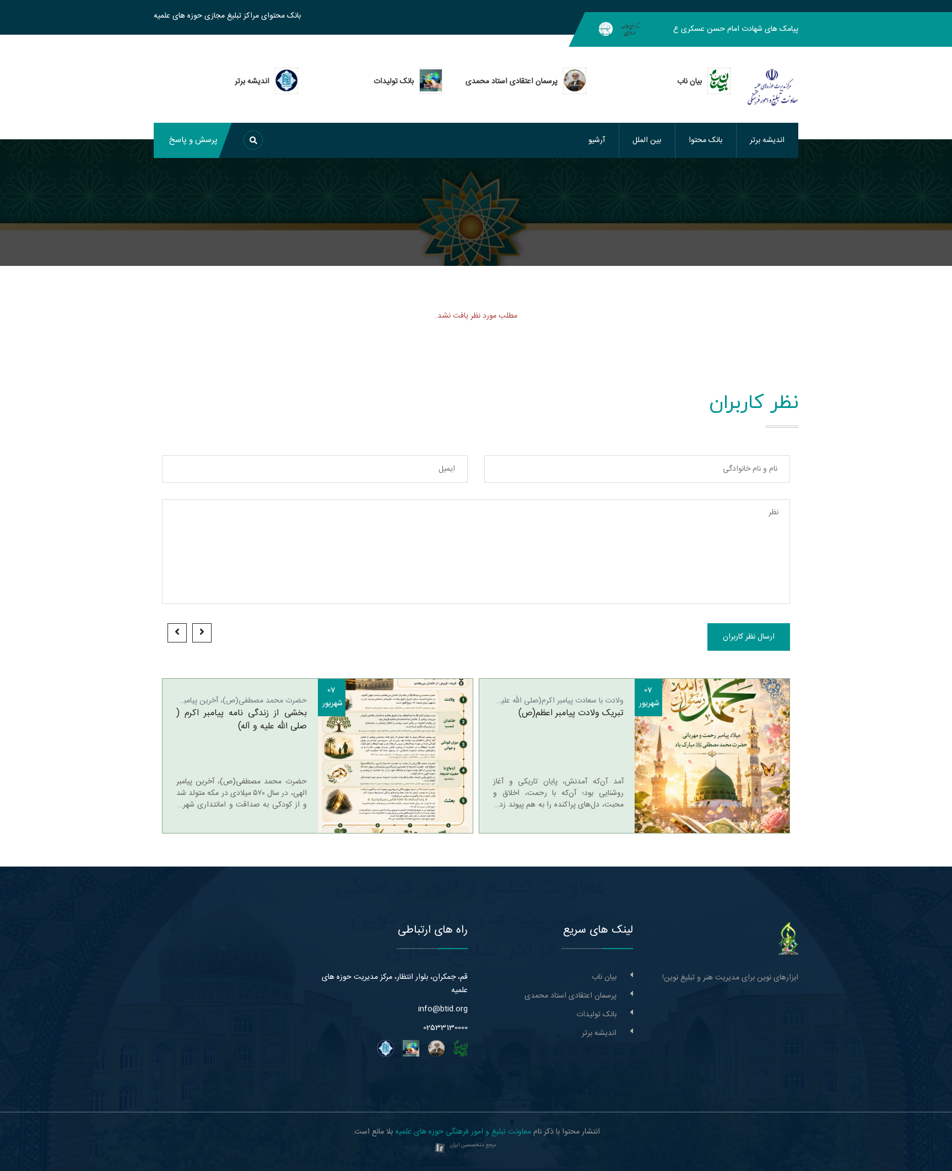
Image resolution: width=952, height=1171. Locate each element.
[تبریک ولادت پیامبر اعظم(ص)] (712, 756)
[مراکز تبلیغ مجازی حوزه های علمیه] (630, 29)
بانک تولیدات (596, 1014)
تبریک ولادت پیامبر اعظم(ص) (571, 713)
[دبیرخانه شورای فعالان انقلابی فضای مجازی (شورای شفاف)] (606, 29)
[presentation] (202, 632)
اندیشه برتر (767, 140)
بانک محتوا (705, 140)
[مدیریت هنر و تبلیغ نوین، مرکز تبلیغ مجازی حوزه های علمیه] (788, 938)
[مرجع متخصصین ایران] (440, 1148)
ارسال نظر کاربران (749, 637)
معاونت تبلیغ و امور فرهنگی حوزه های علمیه (463, 1132)
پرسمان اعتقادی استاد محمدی (570, 996)
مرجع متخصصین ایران (473, 1145)
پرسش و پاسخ (193, 140)
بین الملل (646, 140)
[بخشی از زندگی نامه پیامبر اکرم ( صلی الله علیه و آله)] (395, 756)
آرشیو (596, 140)
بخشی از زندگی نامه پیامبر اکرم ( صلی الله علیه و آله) (241, 720)
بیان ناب (604, 977)
